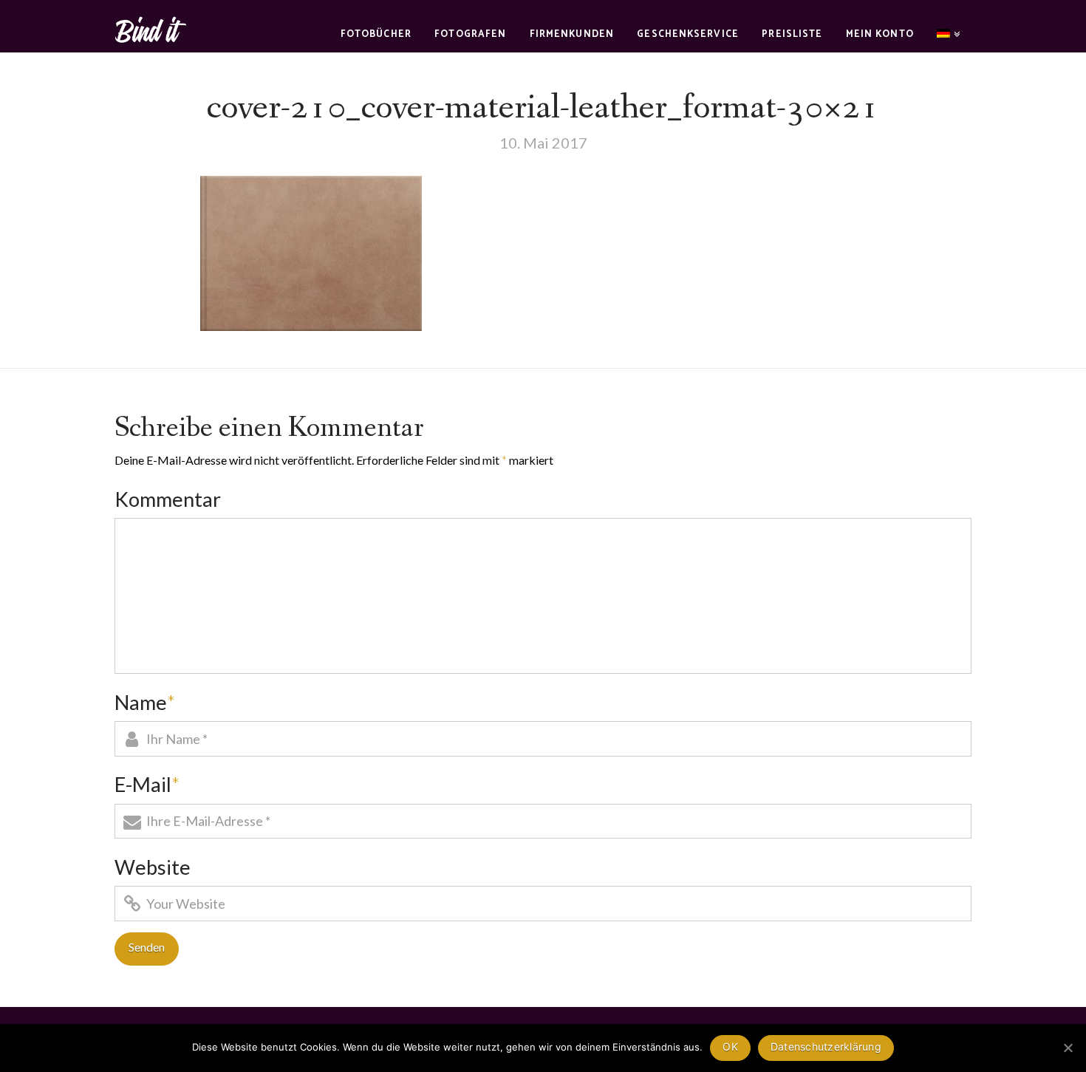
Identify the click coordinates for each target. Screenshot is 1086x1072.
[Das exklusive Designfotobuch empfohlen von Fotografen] (151, 27)
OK (730, 1046)
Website (153, 867)
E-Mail (147, 784)
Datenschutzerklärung (826, 1046)
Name (145, 702)
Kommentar (168, 499)
